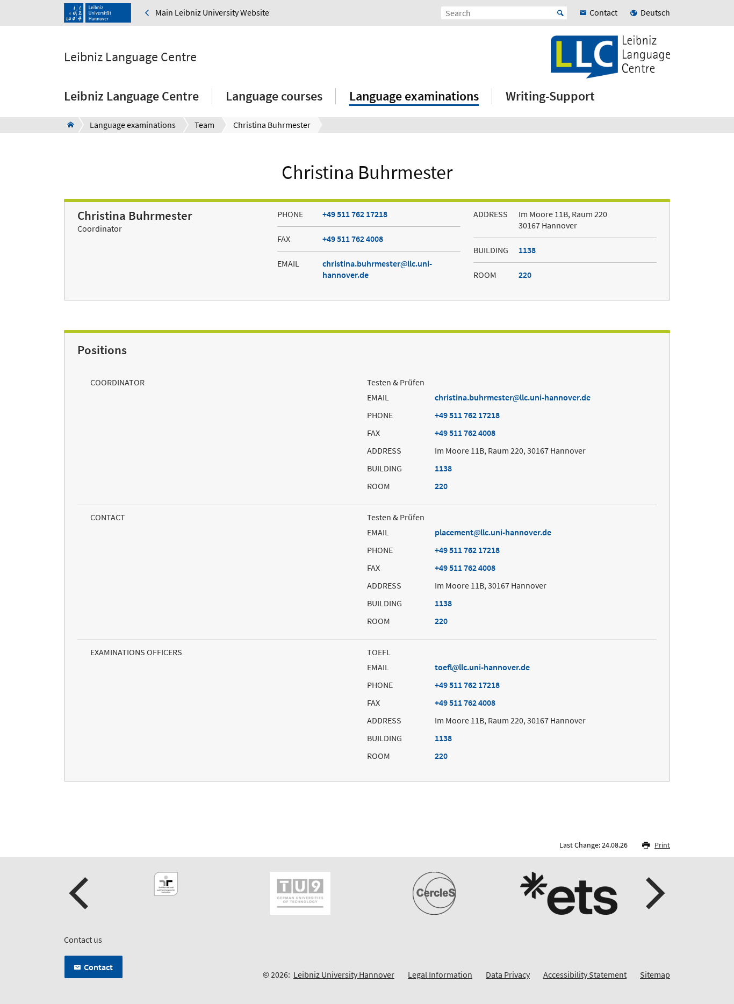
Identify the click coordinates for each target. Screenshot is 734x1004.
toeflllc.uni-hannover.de (482, 667)
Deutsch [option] (655, 12)
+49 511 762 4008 (352, 238)
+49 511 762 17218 (354, 214)
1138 (527, 250)
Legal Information (440, 974)
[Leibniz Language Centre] (67, 124)
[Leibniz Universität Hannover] (97, 13)
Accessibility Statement (585, 974)
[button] (80, 893)
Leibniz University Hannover (343, 974)
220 (525, 274)
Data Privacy (508, 974)
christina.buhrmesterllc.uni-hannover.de (513, 397)
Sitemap (655, 974)
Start (560, 12)
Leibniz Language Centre (130, 57)
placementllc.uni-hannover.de (493, 532)
